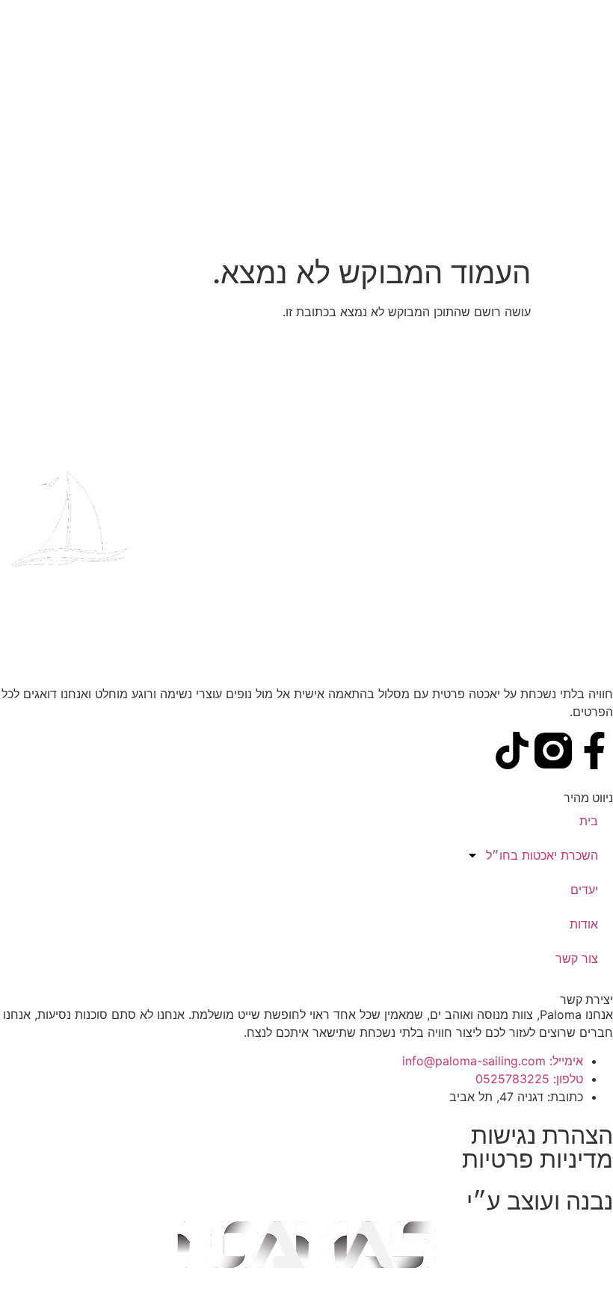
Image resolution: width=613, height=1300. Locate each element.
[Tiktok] (512, 750)
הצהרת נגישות (542, 1135)
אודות (584, 924)
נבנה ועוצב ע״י (539, 1201)
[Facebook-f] (594, 750)
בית (588, 820)
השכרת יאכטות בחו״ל (542, 855)
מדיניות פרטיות (537, 1159)
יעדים (584, 889)
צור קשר (576, 958)
